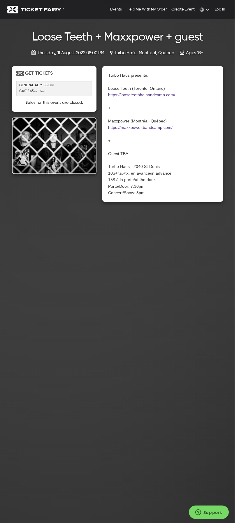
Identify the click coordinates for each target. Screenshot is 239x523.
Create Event (183, 9)
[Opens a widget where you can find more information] (209, 513)
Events (116, 9)
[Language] (204, 9)
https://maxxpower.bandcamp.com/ (140, 127)
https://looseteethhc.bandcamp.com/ (141, 94)
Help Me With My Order (147, 9)
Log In (220, 9)
